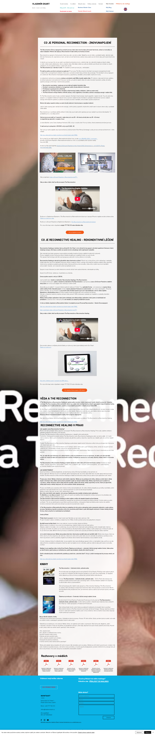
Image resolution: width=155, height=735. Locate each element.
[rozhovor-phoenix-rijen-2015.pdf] (46, 664)
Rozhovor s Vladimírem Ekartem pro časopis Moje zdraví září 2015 (108, 670)
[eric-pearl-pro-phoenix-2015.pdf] (71, 664)
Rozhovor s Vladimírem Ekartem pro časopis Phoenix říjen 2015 (46, 670)
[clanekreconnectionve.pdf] (59, 664)
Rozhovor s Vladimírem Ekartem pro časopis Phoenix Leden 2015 (59, 670)
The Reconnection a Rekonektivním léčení (83, 222)
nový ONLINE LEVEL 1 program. (88, 139)
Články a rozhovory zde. (47, 218)
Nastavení (139, 732)
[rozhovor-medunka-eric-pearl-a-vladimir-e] (96, 664)
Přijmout (148, 732)
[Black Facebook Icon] (41, 720)
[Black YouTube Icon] (48, 720)
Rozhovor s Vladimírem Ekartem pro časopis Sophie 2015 (83, 670)
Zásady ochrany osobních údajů (86, 732)
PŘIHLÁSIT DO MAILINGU (99, 681)
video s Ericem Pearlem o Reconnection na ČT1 (64, 177)
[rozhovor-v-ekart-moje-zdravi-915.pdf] (108, 664)
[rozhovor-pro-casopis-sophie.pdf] (83, 664)
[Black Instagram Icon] (45, 720)
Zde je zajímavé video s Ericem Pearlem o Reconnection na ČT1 (58, 310)
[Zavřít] (153, 732)
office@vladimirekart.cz (48, 709)
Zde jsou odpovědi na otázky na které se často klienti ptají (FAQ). (58, 422)
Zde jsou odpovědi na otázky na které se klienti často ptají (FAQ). (59, 135)
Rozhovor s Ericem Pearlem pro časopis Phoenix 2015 (71, 670)
